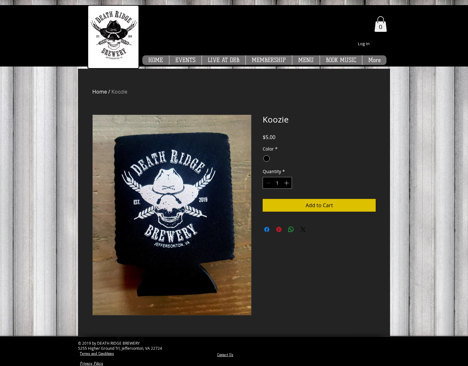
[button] (380, 24)
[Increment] (287, 182)
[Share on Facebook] (267, 229)
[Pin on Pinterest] (279, 229)
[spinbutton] (277, 182)
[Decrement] (268, 182)
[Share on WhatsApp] (291, 229)
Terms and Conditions (97, 353)
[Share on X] (303, 229)
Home (99, 91)
